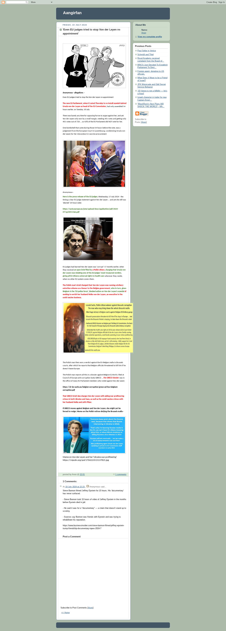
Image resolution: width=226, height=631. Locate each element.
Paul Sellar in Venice (146, 51)
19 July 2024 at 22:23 (75, 487)
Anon (143, 33)
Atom (90, 608)
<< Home (65, 613)
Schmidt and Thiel (145, 55)
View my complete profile (150, 37)
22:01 (82, 474)
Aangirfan (72, 12)
